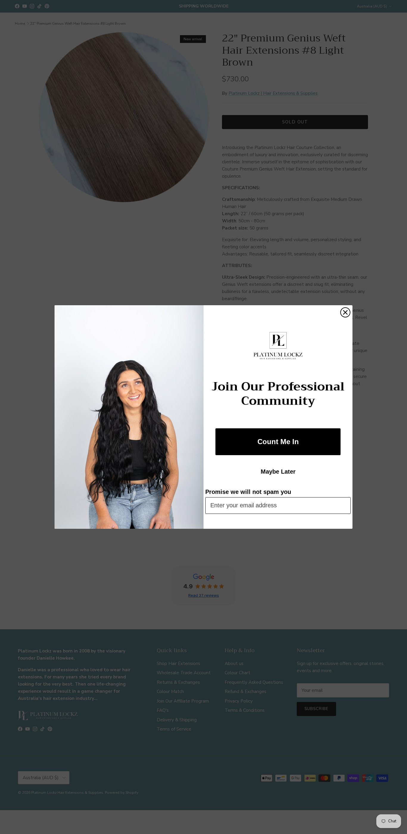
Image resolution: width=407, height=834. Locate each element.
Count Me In (278, 442)
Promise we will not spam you (248, 492)
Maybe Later (278, 471)
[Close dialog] (345, 312)
